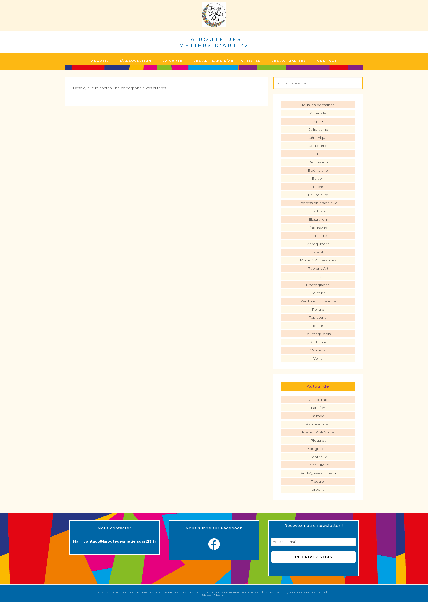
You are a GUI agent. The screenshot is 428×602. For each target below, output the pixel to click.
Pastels (318, 276)
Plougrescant (318, 448)
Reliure (318, 309)
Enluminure (318, 195)
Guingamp (318, 399)
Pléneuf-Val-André (318, 432)
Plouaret (318, 440)
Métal (318, 252)
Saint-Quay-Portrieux (318, 473)
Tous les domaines (318, 105)
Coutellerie (317, 145)
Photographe (318, 285)
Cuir (318, 154)
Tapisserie (318, 317)
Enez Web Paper (225, 592)
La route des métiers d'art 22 (214, 42)
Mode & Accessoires (318, 260)
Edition (318, 178)
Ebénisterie (318, 170)
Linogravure (317, 227)
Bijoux (318, 121)
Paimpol (317, 416)
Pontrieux (318, 457)
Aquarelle (318, 113)
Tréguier (318, 481)
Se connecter (214, 594)
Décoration (318, 162)
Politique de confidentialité (302, 592)
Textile (318, 325)
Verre (318, 358)
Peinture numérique (318, 301)
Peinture (318, 293)
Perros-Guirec (318, 424)
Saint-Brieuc (318, 465)
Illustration (318, 219)
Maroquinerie (318, 244)
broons (318, 489)
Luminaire (318, 235)
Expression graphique (318, 203)
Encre (318, 186)
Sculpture (318, 342)
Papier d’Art (318, 268)
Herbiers (318, 211)
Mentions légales (257, 592)
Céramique (318, 137)
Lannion (318, 407)
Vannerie (318, 350)
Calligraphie (318, 129)
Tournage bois (318, 334)
